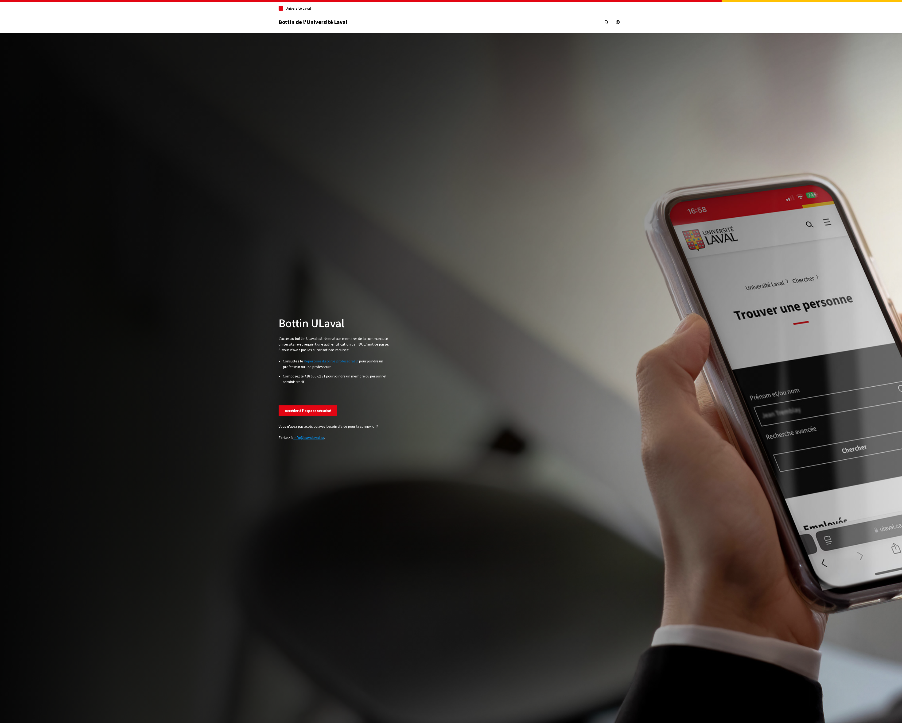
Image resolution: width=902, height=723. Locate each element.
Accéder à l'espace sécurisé (308, 410)
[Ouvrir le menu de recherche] (606, 22)
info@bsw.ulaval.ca (308, 437)
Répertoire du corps (329, 361)
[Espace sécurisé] (617, 22)
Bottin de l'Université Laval (313, 22)
